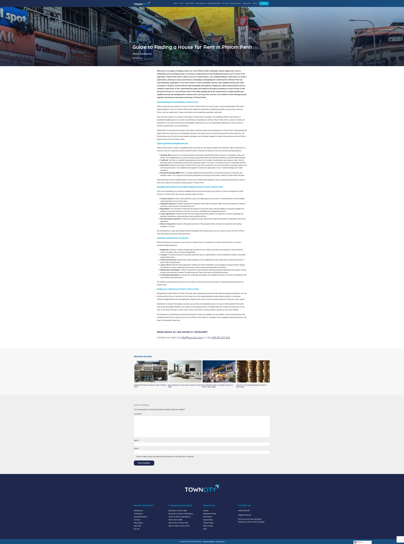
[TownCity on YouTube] (242, 527)
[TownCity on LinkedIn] (240, 527)
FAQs (205, 529)
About (255, 3)
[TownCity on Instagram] (243, 527)
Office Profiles (208, 526)
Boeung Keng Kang (140, 517)
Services (225, 3)
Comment (138, 414)
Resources (246, 3)
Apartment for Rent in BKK (178, 511)
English (359, 542)
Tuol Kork (137, 520)
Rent (175, 3)
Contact (264, 3)
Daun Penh (137, 526)
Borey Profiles (208, 520)
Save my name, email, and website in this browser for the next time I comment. (165, 457)
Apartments (189, 3)
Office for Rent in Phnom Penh (179, 526)
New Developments (214, 3)
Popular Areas (235, 3)
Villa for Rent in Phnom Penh (178, 523)
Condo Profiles (208, 523)
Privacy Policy (221, 541)
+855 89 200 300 (220, 337)
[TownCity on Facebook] (239, 527)
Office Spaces (200, 3)
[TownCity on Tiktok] (246, 527)
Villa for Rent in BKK (175, 520)
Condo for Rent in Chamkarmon (179, 517)
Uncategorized (146, 54)
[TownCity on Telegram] (245, 527)
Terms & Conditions (209, 541)
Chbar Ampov (138, 523)
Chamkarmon (138, 511)
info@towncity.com (192, 337)
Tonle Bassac (138, 514)
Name (136, 440)
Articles (136, 54)
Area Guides (207, 517)
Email (136, 448)
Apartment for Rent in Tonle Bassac (181, 514)
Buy (181, 3)
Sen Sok (137, 529)
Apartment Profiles (209, 514)
